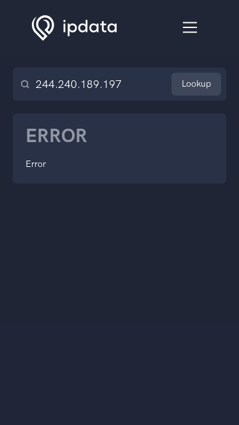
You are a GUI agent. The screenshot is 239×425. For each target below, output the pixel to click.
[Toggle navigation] (190, 27)
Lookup (196, 83)
